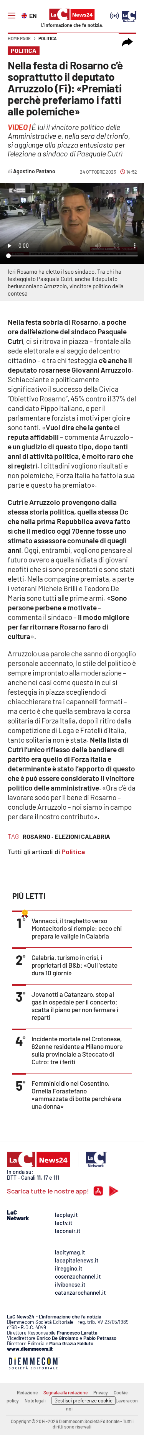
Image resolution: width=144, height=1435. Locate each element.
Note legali (35, 1400)
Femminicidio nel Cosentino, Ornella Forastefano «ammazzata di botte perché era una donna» (76, 1094)
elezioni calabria (82, 836)
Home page (19, 38)
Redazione (27, 1392)
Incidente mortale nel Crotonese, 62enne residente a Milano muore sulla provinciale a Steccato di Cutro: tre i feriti (77, 1050)
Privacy (100, 1392)
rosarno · (38, 836)
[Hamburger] (11, 16)
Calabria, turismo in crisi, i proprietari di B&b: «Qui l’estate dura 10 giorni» (74, 964)
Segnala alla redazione (65, 1392)
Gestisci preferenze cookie (84, 1400)
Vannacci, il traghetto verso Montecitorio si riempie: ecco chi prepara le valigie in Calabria (76, 928)
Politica (47, 38)
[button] (127, 42)
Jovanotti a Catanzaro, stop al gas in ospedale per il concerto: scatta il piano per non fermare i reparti (74, 1005)
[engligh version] (25, 15)
